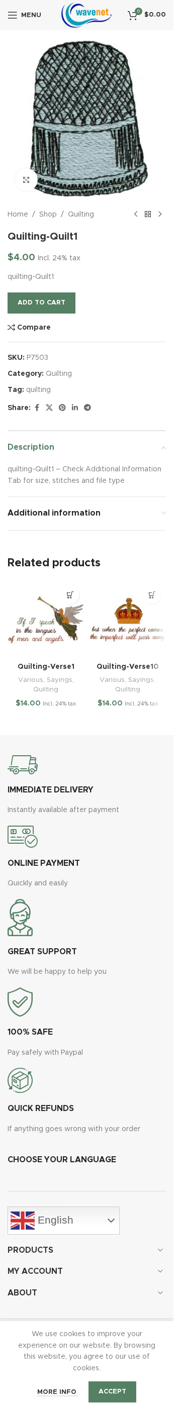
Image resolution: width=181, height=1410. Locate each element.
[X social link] (49, 408)
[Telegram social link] (87, 408)
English (54, 1220)
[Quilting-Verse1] (46, 619)
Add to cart (41, 302)
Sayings (59, 679)
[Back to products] (148, 215)
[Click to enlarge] (26, 179)
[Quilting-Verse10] (127, 619)
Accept (112, 1391)
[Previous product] (136, 215)
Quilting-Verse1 (46, 666)
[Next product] (160, 215)
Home (18, 214)
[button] (70, 595)
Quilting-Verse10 (128, 666)
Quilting (81, 214)
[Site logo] (86, 15)
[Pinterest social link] (62, 408)
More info (57, 1392)
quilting (38, 389)
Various (30, 679)
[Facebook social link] (37, 408)
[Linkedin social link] (75, 408)
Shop (48, 214)
